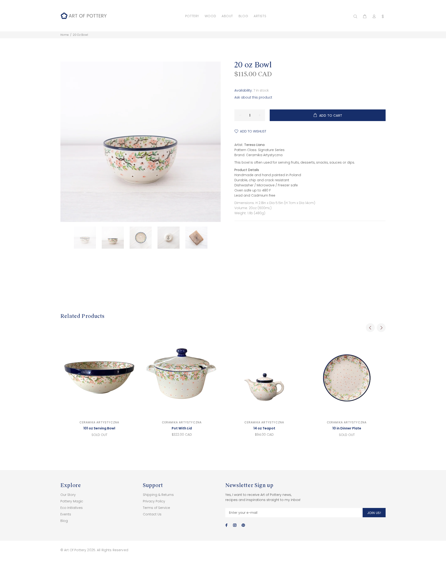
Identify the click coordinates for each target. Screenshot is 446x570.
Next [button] (381, 327)
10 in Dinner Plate (346, 428)
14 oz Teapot (264, 428)
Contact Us (152, 514)
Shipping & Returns (158, 494)
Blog (64, 520)
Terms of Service (156, 507)
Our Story (68, 494)
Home (64, 35)
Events (65, 514)
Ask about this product (253, 97)
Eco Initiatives (71, 507)
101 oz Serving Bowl (99, 428)
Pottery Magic (71, 501)
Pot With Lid (182, 428)
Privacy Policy (154, 501)
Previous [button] (370, 327)
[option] (88, 238)
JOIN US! (374, 513)
